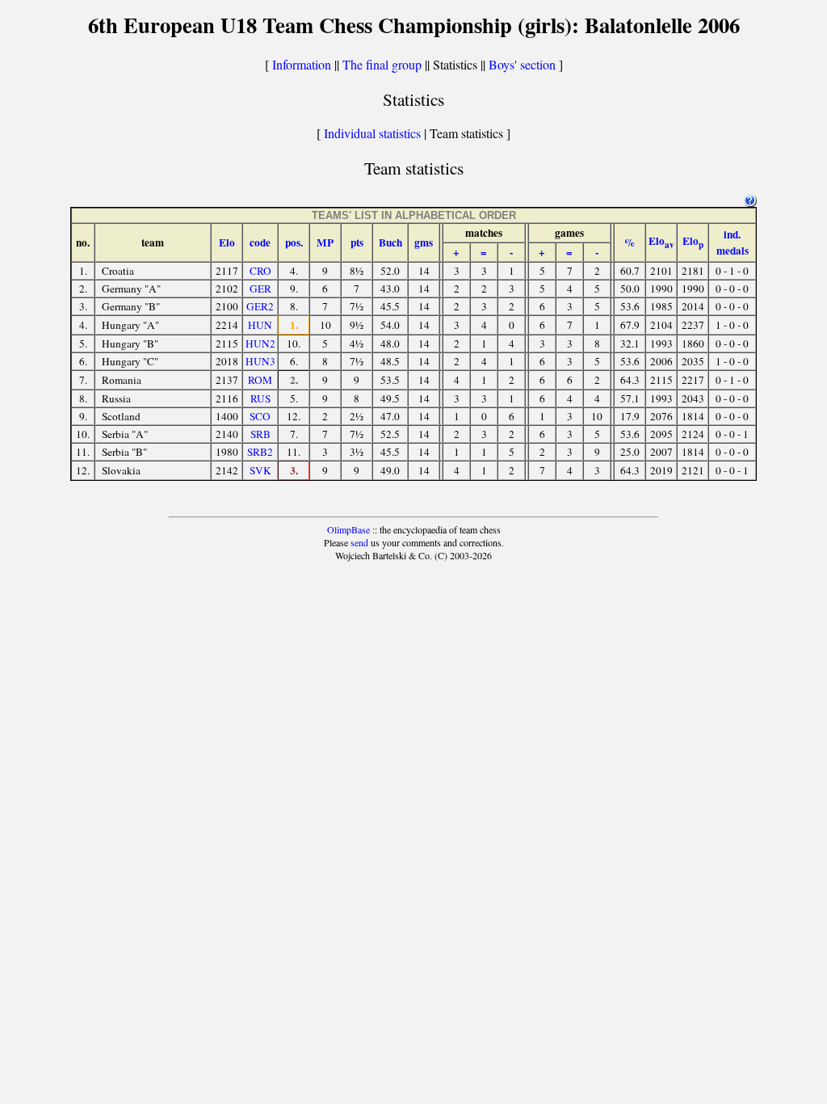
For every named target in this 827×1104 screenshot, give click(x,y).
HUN (260, 325)
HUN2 (260, 343)
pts (357, 242)
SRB (260, 434)
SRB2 (260, 452)
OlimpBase (348, 529)
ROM (260, 380)
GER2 (260, 306)
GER (260, 288)
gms (423, 242)
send (359, 542)
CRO (260, 270)
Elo (227, 242)
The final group (382, 64)
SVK (260, 470)
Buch (390, 242)
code (260, 242)
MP (325, 242)
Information (301, 64)
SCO (260, 416)
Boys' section (522, 64)
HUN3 (260, 361)
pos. (294, 242)
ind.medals (732, 242)
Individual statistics (372, 132)
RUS (260, 398)
